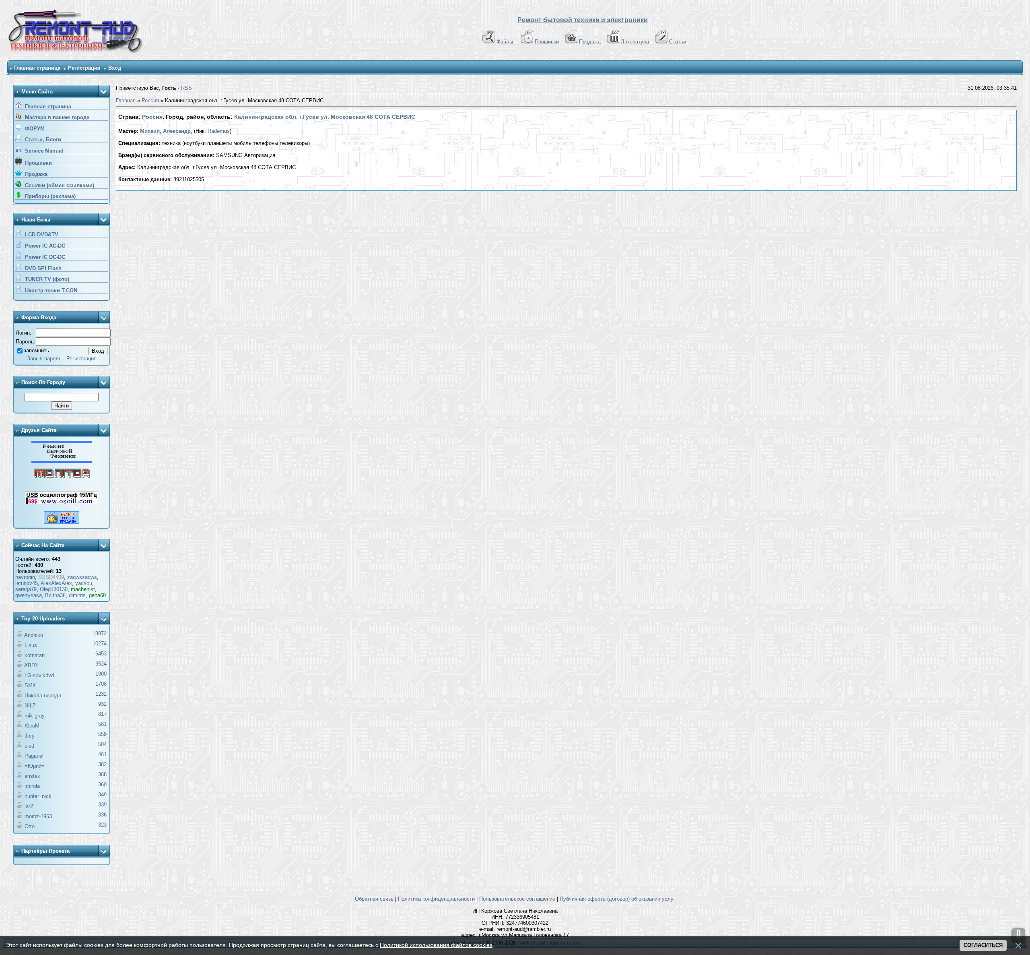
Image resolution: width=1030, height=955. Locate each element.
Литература (635, 42)
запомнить (36, 350)
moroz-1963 (38, 816)
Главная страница (37, 68)
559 (102, 734)
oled (29, 746)
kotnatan (35, 655)
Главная (126, 100)
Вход (114, 68)
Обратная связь (374, 899)
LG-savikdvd (39, 675)
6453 (101, 654)
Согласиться (983, 945)
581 (102, 724)
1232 (101, 694)
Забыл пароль (44, 359)
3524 (101, 664)
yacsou (83, 583)
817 (102, 714)
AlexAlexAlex (56, 583)
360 (102, 784)
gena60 (97, 595)
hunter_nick (38, 796)
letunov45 (26, 583)
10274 (100, 644)
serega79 (26, 589)
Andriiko (33, 635)
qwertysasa (28, 595)
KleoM (32, 726)
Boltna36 (55, 595)
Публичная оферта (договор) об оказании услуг (618, 899)
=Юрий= (35, 766)
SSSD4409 (51, 577)
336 (102, 815)
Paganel (34, 756)
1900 (101, 674)
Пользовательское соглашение (517, 899)
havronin (25, 577)
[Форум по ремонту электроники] (61, 461)
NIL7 (30, 706)
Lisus (31, 645)
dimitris (77, 595)
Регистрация (84, 68)
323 (102, 825)
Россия (150, 100)
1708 (101, 684)
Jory (30, 736)
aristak (32, 776)
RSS (186, 88)
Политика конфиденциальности (436, 899)
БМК (30, 685)
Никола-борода (43, 695)
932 (102, 704)
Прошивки (547, 42)
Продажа (590, 42)
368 (102, 774)
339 (102, 805)
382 (102, 764)
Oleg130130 (54, 589)
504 (102, 744)
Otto (30, 826)
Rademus (219, 131)
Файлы (504, 42)
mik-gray (35, 716)
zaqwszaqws (82, 577)
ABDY (31, 665)
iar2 (29, 806)
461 (102, 754)
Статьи (677, 42)
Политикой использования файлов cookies (436, 945)
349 (102, 795)
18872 (100, 633)
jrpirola (32, 786)
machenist (83, 589)
